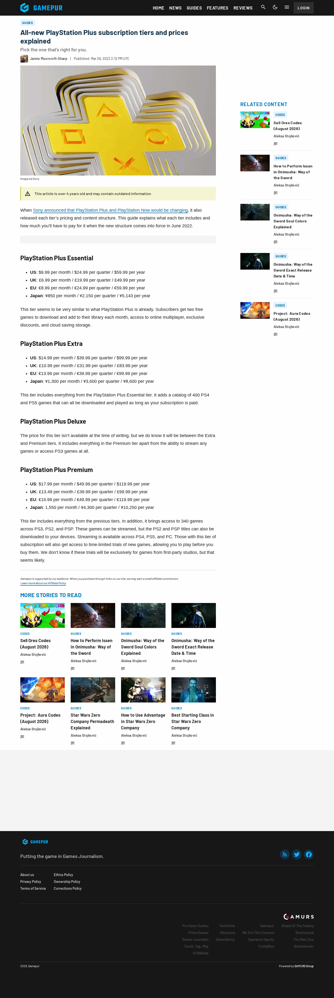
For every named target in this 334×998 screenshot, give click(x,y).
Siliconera (227, 933)
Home (158, 8)
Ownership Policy (67, 881)
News (175, 8)
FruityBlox (266, 946)
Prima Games (199, 933)
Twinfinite (227, 926)
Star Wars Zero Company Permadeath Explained (92, 721)
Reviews (243, 8)
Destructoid (305, 933)
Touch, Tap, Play (196, 946)
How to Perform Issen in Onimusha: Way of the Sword (91, 647)
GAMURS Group (304, 966)
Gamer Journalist (195, 939)
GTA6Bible (201, 953)
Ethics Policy (63, 875)
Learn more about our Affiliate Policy (43, 583)
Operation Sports (261, 939)
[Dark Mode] (275, 7)
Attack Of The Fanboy (297, 926)
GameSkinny (225, 939)
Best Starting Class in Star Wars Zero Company (192, 721)
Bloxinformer (304, 946)
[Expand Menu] (287, 7)
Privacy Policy (30, 881)
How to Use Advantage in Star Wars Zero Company (143, 721)
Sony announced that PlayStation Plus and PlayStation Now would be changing (110, 210)
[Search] (263, 7)
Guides (194, 8)
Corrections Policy (68, 888)
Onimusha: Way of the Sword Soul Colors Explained (142, 647)
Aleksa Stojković (33, 654)
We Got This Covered (258, 933)
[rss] (285, 854)
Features (218, 8)
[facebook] (309, 854)
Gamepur (267, 926)
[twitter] (297, 854)
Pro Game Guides (195, 926)
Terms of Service (33, 888)
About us (27, 875)
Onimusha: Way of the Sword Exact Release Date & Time (193, 647)
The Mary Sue (303, 939)
